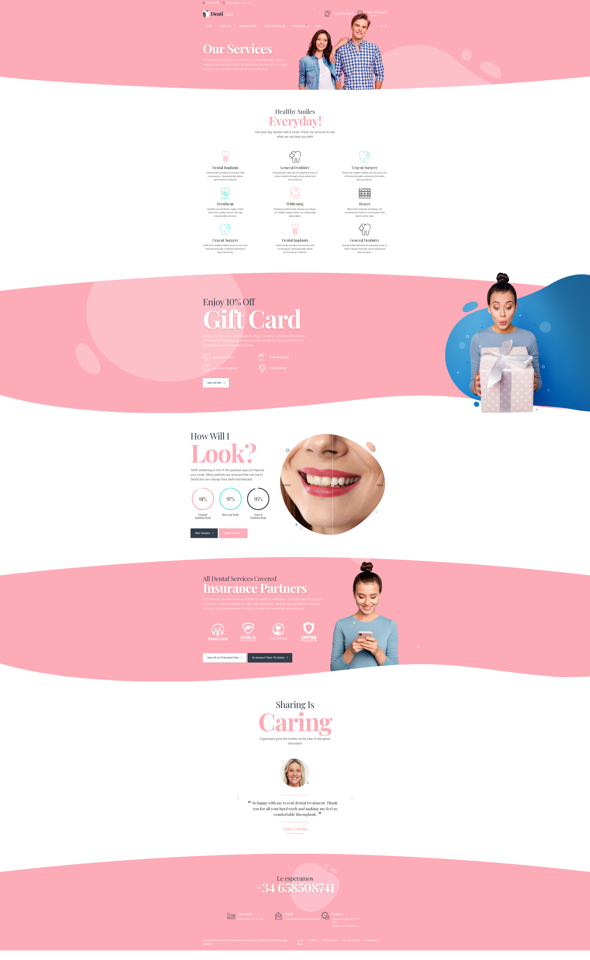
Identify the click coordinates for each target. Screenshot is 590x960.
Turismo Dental (330, 940)
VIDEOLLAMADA (301, 26)
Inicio (300, 940)
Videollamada (371, 940)
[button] (238, 798)
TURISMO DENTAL (248, 26)
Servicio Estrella (351, 940)
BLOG (319, 26)
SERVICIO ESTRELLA (274, 26)
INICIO (209, 26)
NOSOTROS (225, 26)
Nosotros (313, 940)
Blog (299, 943)
